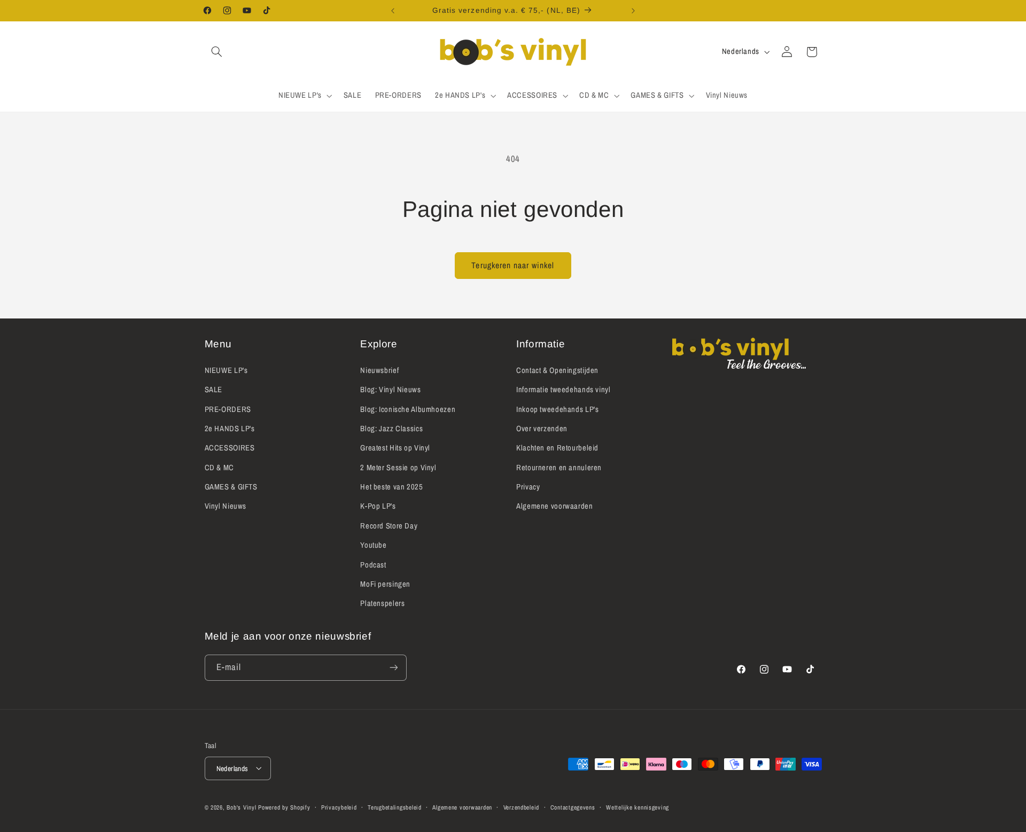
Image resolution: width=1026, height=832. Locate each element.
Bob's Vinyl (241, 807)
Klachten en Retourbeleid (557, 447)
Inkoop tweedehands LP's (557, 408)
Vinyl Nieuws (226, 506)
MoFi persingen (385, 583)
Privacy (528, 486)
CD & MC (219, 467)
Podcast (373, 564)
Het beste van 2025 (391, 486)
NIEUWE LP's (226, 369)
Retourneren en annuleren (559, 467)
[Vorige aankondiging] (393, 10)
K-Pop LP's (377, 506)
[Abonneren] (393, 668)
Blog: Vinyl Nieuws (390, 389)
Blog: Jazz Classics (391, 428)
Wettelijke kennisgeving (637, 807)
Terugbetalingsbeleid (395, 807)
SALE (214, 389)
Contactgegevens (572, 807)
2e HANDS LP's (230, 428)
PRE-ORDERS (228, 408)
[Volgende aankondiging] (633, 10)
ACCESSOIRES (230, 447)
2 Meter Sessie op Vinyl (398, 467)
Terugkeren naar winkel (512, 265)
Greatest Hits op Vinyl (395, 447)
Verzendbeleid (521, 807)
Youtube (373, 545)
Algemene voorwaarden (554, 506)
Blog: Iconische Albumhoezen (407, 408)
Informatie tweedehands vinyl (563, 389)
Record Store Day (388, 525)
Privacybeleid (339, 807)
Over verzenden (542, 428)
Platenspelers (382, 603)
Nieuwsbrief (379, 369)
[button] (217, 52)
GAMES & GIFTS (231, 486)
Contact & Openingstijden (557, 369)
